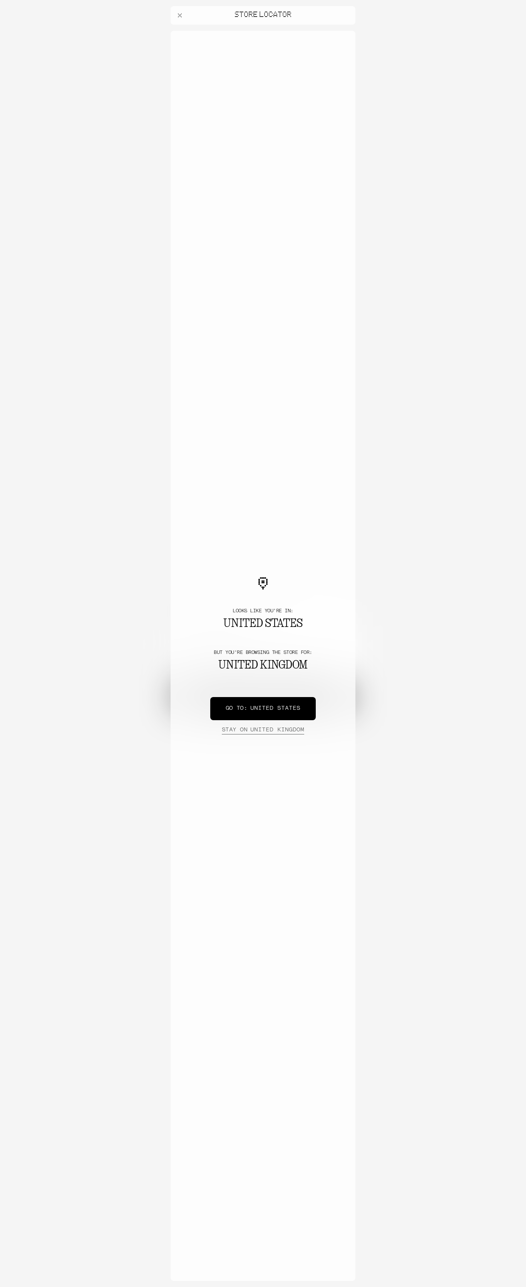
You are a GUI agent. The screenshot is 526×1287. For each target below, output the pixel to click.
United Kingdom (263, 730)
